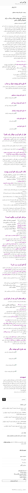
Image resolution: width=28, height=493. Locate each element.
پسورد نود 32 (23, 472)
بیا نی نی (23, 2)
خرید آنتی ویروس (14, 480)
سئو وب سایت (23, 477)
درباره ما (24, 462)
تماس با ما (23, 459)
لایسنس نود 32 (23, 475)
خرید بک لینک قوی (22, 470)
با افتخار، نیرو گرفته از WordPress (19, 489)
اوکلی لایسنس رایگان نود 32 (20, 473)
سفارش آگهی (23, 465)
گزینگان (13, 7)
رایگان (24, 479)
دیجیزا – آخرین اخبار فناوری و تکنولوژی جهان (16, 435)
